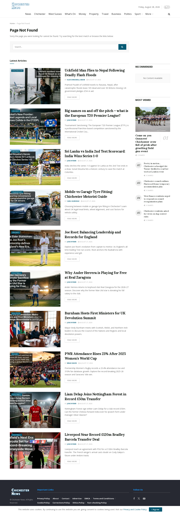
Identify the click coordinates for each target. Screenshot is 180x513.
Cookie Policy (43, 502)
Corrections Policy (61, 502)
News (28, 13)
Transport (17, 192)
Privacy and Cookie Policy (135, 509)
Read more (72, 97)
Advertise (77, 498)
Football (16, 273)
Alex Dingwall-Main (76, 80)
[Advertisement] (156, 39)
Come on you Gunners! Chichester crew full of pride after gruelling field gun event (146, 143)
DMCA (87, 498)
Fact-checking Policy (97, 502)
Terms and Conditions (103, 498)
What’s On (70, 13)
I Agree (155, 509)
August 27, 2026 (94, 80)
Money (82, 13)
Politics (128, 13)
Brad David (72, 363)
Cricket (15, 111)
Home (12, 23)
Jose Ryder (71, 120)
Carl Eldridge (73, 201)
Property (94, 13)
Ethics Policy (78, 502)
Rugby (15, 354)
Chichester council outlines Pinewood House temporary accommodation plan (156, 184)
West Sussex (55, 13)
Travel (105, 13)
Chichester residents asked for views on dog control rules (156, 214)
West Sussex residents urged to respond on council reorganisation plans (157, 199)
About (56, 498)
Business (116, 13)
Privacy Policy (43, 498)
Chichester (39, 13)
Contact (65, 498)
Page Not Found (23, 23)
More (148, 13)
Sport (138, 13)
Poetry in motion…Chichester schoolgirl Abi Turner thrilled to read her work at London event (156, 167)
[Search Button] (122, 47)
